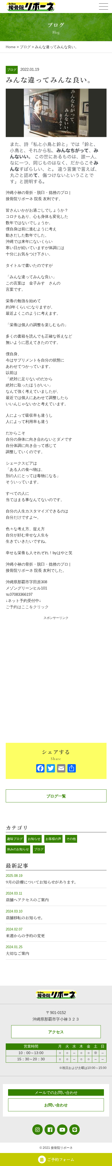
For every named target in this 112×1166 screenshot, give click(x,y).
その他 (71, 839)
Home (11, 47)
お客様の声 (53, 839)
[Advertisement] (56, 676)
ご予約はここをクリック (27, 607)
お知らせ (34, 839)
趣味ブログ (15, 839)
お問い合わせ (56, 1105)
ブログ (25, 47)
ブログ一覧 (56, 796)
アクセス (56, 1032)
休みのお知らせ (18, 849)
